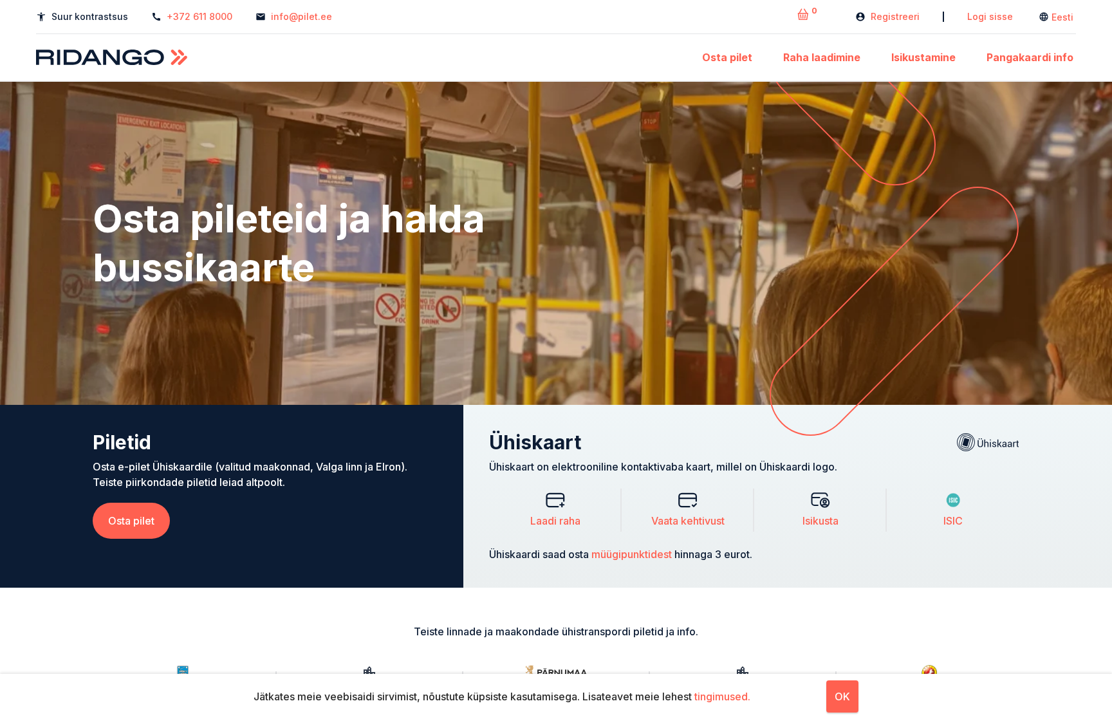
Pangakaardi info (1030, 57)
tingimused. (722, 696)
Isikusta (820, 520)
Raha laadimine (821, 57)
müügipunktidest (631, 554)
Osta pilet (727, 57)
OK (842, 696)
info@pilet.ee (301, 16)
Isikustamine (923, 57)
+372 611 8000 (199, 16)
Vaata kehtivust (688, 520)
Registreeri (895, 16)
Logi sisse (990, 16)
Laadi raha (555, 520)
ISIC (953, 520)
